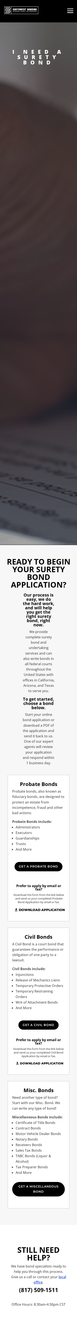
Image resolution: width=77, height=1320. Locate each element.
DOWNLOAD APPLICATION (42, 910)
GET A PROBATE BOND (38, 866)
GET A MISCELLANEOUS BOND (38, 1189)
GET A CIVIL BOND (38, 1025)
